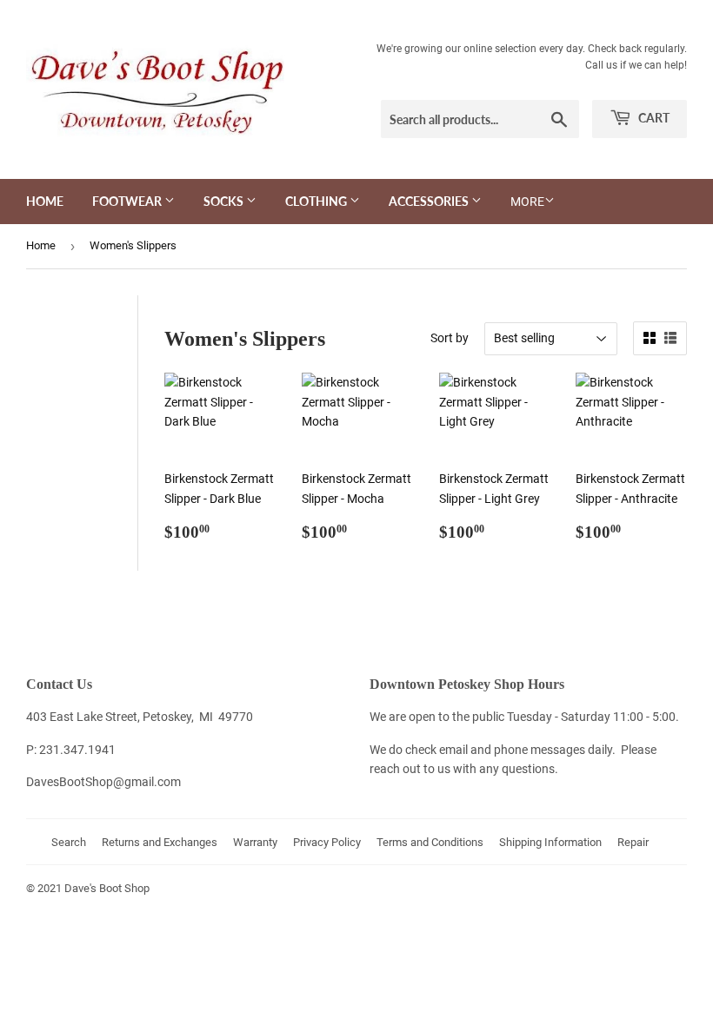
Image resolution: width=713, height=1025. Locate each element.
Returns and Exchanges (159, 842)
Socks (224, 201)
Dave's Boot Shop (107, 888)
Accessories (430, 201)
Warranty (255, 842)
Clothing (317, 201)
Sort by (449, 338)
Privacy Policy (327, 842)
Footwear (128, 201)
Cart (653, 117)
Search (68, 842)
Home (44, 201)
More (527, 201)
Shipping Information (550, 842)
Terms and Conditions (429, 842)
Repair (633, 842)
